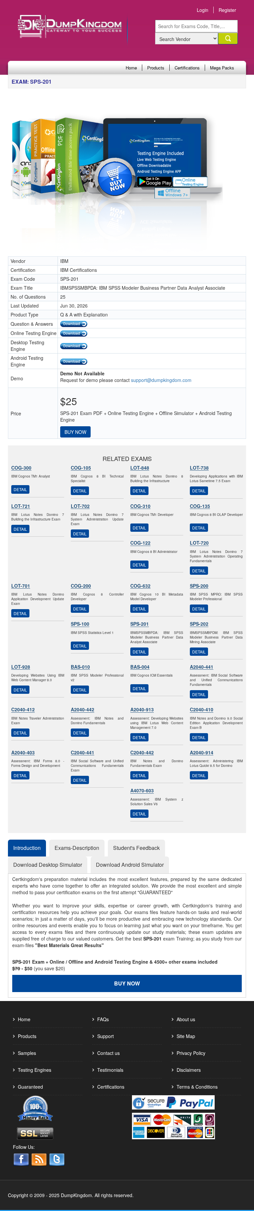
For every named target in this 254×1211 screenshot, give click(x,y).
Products (155, 67)
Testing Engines (34, 1069)
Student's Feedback (136, 848)
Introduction (27, 848)
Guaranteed (30, 1086)
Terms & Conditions (197, 1086)
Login (202, 10)
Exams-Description (77, 848)
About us (186, 1019)
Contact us (108, 1053)
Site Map (186, 1036)
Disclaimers (189, 1069)
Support (105, 1036)
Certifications (187, 67)
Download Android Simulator (130, 864)
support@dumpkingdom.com (161, 380)
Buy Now (75, 432)
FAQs (103, 1019)
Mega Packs (222, 67)
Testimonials (110, 1069)
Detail (20, 489)
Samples (27, 1053)
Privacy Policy (191, 1053)
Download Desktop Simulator (47, 864)
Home (131, 67)
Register (227, 10)
